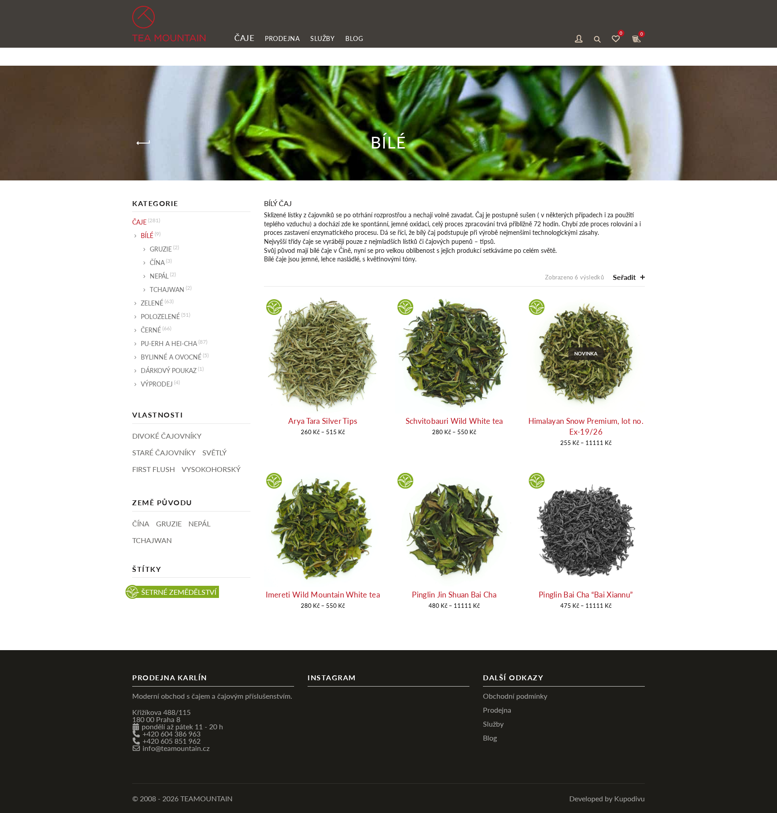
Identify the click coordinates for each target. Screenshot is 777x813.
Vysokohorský (211, 469)
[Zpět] (143, 143)
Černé (151, 329)
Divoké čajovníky (166, 436)
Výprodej (157, 383)
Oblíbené (621, 34)
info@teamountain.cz (176, 748)
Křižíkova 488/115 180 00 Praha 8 (161, 715)
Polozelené (160, 316)
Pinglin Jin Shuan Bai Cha (454, 594)
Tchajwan (167, 289)
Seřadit (624, 277)
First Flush (153, 469)
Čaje (244, 37)
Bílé (147, 235)
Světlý (214, 452)
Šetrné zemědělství (178, 592)
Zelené (152, 302)
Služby (322, 38)
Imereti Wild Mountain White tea (323, 594)
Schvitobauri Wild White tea (454, 421)
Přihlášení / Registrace (578, 38)
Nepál (159, 275)
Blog (354, 38)
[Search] (597, 38)
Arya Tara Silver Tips (322, 421)
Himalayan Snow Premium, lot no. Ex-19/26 (585, 426)
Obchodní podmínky (515, 696)
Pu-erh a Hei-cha (169, 343)
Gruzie (161, 248)
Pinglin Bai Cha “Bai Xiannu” (586, 594)
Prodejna (282, 38)
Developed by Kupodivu (607, 798)
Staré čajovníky (164, 452)
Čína (157, 262)
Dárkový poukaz (168, 370)
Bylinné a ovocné (171, 356)
